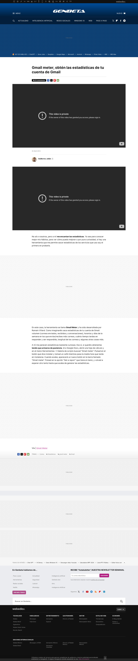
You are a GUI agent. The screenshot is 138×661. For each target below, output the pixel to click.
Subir (119, 609)
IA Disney (40, 562)
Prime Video (98, 54)
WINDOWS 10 (79, 21)
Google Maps (61, 54)
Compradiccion (100, 624)
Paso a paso (17, 576)
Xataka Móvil (17, 621)
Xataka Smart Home (19, 627)
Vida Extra (33, 621)
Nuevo (119, 13)
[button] (46, 158)
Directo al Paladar (68, 619)
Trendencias (100, 619)
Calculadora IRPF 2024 (87, 562)
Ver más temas (19, 592)
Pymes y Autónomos (116, 622)
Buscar (121, 601)
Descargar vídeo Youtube (69, 562)
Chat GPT (30, 562)
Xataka (15, 619)
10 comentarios (40, 80)
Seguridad (35, 580)
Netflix (15, 587)
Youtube (87, 591)
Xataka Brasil (17, 645)
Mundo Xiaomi (17, 630)
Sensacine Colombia (49, 646)
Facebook (120, 20)
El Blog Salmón (117, 619)
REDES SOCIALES (63, 21)
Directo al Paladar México (68, 643)
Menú (18, 13)
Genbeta (69, 11)
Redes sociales (18, 583)
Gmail (72, 454)
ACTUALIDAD (23, 21)
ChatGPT (32, 54)
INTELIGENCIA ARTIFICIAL (42, 21)
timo (53, 583)
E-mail (58, 80)
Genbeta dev (56, 580)
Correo (42, 454)
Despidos (51, 54)
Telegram (124, 20)
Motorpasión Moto (85, 621)
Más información (84, 659)
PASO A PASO (101, 21)
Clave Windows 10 (52, 562)
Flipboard (117, 20)
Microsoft (71, 54)
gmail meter (63, 454)
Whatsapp (88, 54)
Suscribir (104, 575)
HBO (105, 54)
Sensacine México (52, 643)
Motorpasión (83, 619)
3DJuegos (33, 619)
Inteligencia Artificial (58, 587)
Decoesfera (99, 621)
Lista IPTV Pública (103, 562)
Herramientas (17, 580)
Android (79, 54)
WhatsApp (35, 587)
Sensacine (49, 619)
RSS (95, 591)
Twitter (113, 20)
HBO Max (113, 54)
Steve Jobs (41, 54)
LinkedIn (104, 591)
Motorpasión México (83, 643)
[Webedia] (18, 609)
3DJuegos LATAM (35, 643)
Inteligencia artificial (58, 576)
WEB (90, 21)
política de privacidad (97, 580)
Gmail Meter (41, 448)
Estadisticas (52, 454)
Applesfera (16, 624)
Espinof (48, 621)
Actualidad (36, 576)
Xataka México (17, 643)
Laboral (34, 583)
